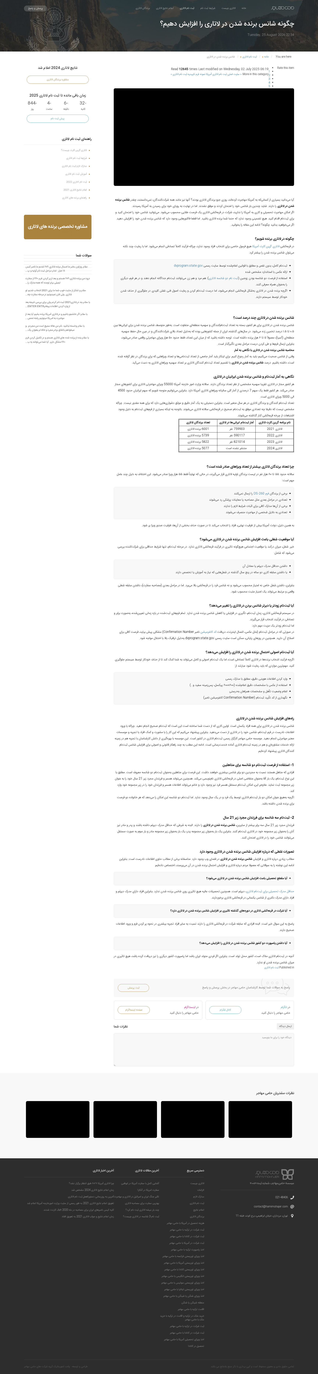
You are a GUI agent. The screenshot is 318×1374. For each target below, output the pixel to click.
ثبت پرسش (133, 988)
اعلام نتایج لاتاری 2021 (75, 190)
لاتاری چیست (228, 8)
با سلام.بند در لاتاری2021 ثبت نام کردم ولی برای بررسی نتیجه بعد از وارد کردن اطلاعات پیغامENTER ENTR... (57, 304)
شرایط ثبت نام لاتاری (76, 158)
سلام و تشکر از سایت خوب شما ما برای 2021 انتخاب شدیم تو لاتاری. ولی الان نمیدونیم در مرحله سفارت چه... (55, 293)
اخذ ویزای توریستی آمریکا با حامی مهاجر (184, 1263)
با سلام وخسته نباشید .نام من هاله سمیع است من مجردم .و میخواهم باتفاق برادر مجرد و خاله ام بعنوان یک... (54, 328)
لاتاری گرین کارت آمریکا (265, 246)
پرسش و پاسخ (35, 8)
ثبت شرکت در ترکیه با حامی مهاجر (187, 1230)
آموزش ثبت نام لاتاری (76, 174)
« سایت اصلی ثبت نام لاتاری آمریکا (223, 74)
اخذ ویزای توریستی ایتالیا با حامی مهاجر (184, 1289)
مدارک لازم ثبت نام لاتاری (74, 166)
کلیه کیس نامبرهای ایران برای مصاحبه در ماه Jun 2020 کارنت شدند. (78, 1210)
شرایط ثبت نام (207, 8)
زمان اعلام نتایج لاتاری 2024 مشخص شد (92, 1190)
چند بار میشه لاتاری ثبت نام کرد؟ (142, 1210)
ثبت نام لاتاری (187, 8)
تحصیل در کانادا (196, 1346)
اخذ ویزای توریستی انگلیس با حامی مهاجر (183, 1276)
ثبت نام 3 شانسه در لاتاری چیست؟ (141, 1216)
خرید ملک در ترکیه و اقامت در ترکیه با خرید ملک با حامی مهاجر (182, 1318)
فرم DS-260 (261, 493)
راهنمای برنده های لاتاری (74, 198)
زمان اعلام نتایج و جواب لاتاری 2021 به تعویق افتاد (88, 1216)
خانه (244, 8)
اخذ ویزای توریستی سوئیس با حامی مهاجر (182, 1283)
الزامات (200, 1190)
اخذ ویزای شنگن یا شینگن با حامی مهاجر (183, 1296)
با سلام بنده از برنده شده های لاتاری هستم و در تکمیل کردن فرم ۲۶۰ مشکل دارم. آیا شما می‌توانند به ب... (57, 340)
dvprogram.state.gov (188, 265)
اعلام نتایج (198, 1210)
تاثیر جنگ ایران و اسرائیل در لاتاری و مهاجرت (136, 1197)
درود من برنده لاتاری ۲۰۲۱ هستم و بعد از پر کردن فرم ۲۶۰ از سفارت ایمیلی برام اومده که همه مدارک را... (57, 281)
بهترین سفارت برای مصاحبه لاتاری (142, 1203)
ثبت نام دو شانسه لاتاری (223, 278)
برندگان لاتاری (143, 8)
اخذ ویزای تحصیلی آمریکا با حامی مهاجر (184, 1339)
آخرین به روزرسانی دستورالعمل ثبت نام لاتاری (91, 1197)
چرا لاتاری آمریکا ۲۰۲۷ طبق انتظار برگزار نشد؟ (91, 1183)
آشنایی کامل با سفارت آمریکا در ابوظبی (140, 1183)
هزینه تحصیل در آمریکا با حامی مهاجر (185, 1223)
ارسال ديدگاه (285, 1026)
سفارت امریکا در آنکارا (148, 1190)
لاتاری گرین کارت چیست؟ (74, 150)
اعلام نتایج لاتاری (165, 8)
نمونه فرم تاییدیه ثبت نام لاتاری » (188, 74)
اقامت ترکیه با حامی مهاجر (191, 1309)
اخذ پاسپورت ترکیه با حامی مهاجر (187, 1250)
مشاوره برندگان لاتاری (58, 79)
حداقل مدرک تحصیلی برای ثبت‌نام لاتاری (270, 891)
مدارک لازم (198, 1197)
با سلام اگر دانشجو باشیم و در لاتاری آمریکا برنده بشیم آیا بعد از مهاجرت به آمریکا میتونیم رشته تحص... (56, 316)
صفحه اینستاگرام (133, 1010)
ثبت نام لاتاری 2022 (76, 182)
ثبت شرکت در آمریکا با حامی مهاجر (186, 1243)
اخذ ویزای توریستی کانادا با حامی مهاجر (184, 1269)
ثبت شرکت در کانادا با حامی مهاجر (187, 1236)
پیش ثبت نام (57, 118)
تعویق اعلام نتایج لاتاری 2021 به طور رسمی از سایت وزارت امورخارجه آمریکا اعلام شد (70, 1203)
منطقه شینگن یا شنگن (192, 1303)
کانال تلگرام (225, 1010)
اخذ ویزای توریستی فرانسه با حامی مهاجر (183, 1256)
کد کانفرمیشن (208, 632)
